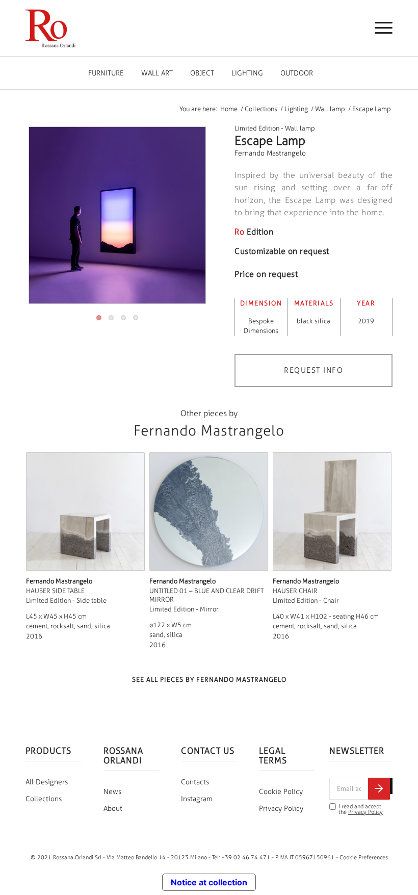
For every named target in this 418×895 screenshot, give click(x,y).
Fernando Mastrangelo (270, 153)
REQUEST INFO (313, 370)
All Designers (46, 782)
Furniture (106, 73)
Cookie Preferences (363, 857)
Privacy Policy (281, 808)
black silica (313, 321)
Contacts (195, 782)
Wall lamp (300, 128)
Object (202, 73)
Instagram (197, 799)
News (112, 791)
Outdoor (296, 73)
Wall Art (157, 73)
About (112, 808)
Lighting (247, 73)
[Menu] (378, 28)
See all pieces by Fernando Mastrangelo (209, 679)
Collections (43, 799)
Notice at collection (209, 882)
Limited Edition (256, 128)
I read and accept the (360, 809)
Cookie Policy (281, 791)
